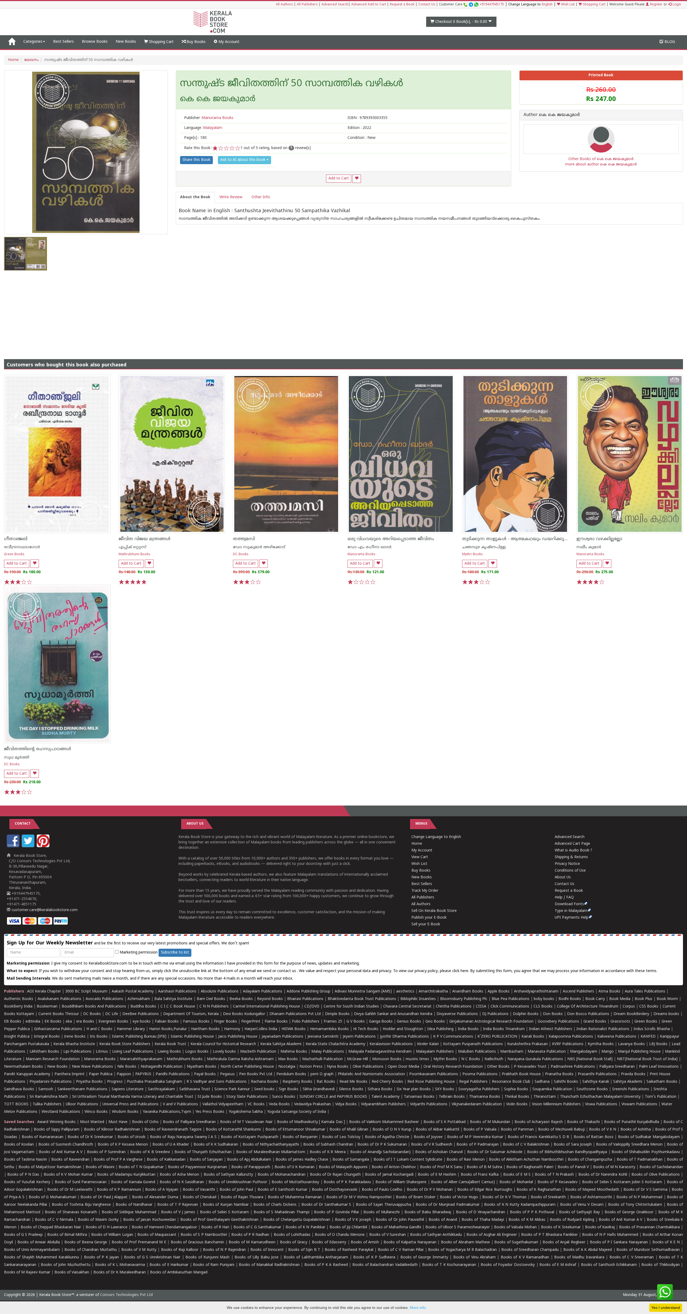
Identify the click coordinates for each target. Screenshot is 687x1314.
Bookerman (47, 1006)
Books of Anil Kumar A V (60, 1152)
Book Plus (643, 999)
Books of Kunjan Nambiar (226, 1205)
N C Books (470, 1059)
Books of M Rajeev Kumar (27, 1272)
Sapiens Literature (128, 1089)
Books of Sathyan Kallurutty (228, 1174)
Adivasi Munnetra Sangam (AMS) (363, 991)
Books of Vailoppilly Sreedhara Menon (629, 1144)
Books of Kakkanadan (166, 1159)
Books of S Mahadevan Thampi (281, 1212)
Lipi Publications (77, 1051)
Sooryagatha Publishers (479, 1089)
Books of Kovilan (19, 1144)
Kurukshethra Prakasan (527, 1044)
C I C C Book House (177, 1006)
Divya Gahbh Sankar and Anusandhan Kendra (393, 1014)
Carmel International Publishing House (266, 1006)
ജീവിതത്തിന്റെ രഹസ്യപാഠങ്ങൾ (37, 749)
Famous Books (196, 1021)
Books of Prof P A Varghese (118, 1159)
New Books (126, 41)
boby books (544, 999)
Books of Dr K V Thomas (504, 1197)
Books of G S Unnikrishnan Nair (152, 1257)
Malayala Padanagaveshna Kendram (380, 1051)
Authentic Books (18, 999)
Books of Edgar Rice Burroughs (484, 1189)
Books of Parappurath (250, 1167)
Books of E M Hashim (437, 1174)
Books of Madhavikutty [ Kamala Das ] (311, 1122)
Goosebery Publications (558, 1021)
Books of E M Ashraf (557, 1265)
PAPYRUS (143, 1074)
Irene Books (75, 1036)
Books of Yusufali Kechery (27, 1182)
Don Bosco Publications (588, 1014)
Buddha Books (143, 1006)
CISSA (481, 1006)
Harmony (232, 1029)
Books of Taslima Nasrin (25, 1159)
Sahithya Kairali (595, 1082)
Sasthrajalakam (161, 1089)
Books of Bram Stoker (416, 1197)
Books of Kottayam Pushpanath (249, 1137)
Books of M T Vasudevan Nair (246, 1122)
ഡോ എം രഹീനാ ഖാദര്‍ (370, 547)
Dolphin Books (526, 1014)
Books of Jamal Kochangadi (389, 1174)
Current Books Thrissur (58, 1014)
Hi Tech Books (365, 1029)
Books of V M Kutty (138, 1250)
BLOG (669, 42)
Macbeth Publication (258, 1051)
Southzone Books (592, 1089)
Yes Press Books (209, 1112)
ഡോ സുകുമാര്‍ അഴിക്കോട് (259, 547)
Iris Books (99, 1036)
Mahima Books (293, 1051)
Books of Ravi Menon (465, 1159)
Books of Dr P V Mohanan (430, 1189)
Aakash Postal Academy (133, 991)
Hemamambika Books (329, 1029)
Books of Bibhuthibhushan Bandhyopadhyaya (567, 1152)
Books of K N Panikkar (305, 1227)
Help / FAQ (564, 897)
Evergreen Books (113, 1021)
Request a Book (402, 5)
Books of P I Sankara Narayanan (619, 1242)
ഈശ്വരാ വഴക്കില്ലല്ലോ (599, 539)
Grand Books (594, 1021)
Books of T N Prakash (554, 1174)
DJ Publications (495, 1014)
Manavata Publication (547, 1051)
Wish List (567, 5)
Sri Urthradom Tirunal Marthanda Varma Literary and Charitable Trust (132, 1097)
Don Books (553, 1014)
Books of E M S (517, 1174)
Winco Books (96, 1112)
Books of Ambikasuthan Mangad (178, 1272)
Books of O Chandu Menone (340, 1235)
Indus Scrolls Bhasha (652, 1029)
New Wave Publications (92, 1066)
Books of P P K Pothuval (532, 1212)
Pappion (124, 1074)
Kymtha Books (601, 1044)
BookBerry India (18, 1006)
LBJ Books (658, 1044)
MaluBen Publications (477, 1051)
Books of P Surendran (106, 1152)
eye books (142, 1021)
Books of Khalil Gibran (349, 1129)
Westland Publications (61, 1112)
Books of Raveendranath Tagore (173, 1129)
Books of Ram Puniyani (213, 1265)
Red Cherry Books (387, 1082)
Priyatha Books (89, 1082)
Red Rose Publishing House (431, 1082)
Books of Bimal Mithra (67, 1235)
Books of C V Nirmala (54, 1220)
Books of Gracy (293, 1242)
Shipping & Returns (571, 857)
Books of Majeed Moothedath (592, 1189)
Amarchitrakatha (433, 991)
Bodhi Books (569, 999)
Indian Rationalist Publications (602, 1029)
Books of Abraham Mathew (465, 1242)
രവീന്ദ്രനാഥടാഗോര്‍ (22, 547)
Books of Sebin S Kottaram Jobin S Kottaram (622, 1182)
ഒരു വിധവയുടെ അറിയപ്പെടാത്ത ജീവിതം (391, 539)
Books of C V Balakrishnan (526, 1144)
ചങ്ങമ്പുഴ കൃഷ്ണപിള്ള (484, 547)
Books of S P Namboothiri (204, 1235)
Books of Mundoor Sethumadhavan (647, 1250)
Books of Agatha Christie (387, 1137)
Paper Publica (100, 1074)
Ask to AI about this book (243, 160)
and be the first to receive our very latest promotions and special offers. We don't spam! (128, 943)
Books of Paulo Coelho (382, 1189)
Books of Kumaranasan (42, 1137)
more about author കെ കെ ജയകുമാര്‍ (601, 164)
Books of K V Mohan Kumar (68, 1174)
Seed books (264, 1089)
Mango (607, 1051)
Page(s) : (195, 138)
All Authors (284, 5)
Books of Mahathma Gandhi (396, 1227)
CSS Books (648, 1006)
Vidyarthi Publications (428, 1104)
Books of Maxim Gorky (98, 1220)
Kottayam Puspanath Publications (473, 1044)
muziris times (417, 1059)
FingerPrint (250, 1021)
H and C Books (99, 1029)
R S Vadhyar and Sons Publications (217, 1082)
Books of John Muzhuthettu (65, 1265)
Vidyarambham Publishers (383, 1104)
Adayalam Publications (262, 991)
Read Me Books (353, 1082)
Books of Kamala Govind (133, 1182)
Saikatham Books (661, 1082)
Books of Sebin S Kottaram (224, 1212)
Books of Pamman (517, 1129)
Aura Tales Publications (645, 991)
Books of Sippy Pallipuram (56, 1129)
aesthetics (405, 991)
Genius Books (409, 1021)
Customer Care (471, 5)
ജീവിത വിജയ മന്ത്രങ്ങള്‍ (144, 539)
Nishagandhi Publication (161, 1066)
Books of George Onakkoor (629, 1212)
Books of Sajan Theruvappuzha (383, 1205)
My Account (228, 42)
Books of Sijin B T (304, 1250)
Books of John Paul (236, 1189)
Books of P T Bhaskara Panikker (549, 1235)
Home (13, 60)
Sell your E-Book (425, 924)
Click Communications (510, 1006)
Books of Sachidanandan (661, 1167)
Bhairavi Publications (305, 999)
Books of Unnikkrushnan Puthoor (238, 1182)
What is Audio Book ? (573, 850)
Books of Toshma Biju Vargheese (81, 1205)
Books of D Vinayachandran (480, 1212)
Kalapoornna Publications (571, 1036)
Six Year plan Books (414, 1089)
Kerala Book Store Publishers (124, 1044)
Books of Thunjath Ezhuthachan (202, 1152)
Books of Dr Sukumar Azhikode (494, 1152)
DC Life (111, 1014)
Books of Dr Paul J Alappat (104, 1197)
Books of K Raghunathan (539, 1189)
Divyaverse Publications (457, 1014)
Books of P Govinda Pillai (336, 1212)
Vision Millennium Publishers (556, 1104)
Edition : (359, 128)
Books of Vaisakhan (71, 1272)
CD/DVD (311, 1006)
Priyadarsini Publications (51, 1082)
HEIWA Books (294, 1029)
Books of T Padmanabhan (640, 1159)
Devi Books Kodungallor (244, 1014)
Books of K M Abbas (527, 1220)
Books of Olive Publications (655, 1174)
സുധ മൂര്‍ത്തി (16, 757)
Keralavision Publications (391, 1044)
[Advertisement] (343, 310)
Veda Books (279, 1104)
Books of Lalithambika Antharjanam (316, 1257)
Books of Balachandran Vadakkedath (385, 1265)
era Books (85, 1021)
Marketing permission (138, 952)
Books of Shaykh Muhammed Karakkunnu (41, 1257)
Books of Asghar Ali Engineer (491, 1235)
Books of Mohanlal (516, 1182)
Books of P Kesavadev (558, 1182)
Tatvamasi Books (419, 1097)
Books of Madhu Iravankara (579, 1257)
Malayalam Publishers (435, 1051)
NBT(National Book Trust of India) (647, 1059)
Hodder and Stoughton (403, 1029)
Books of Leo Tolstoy (341, 1137)
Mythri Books (472, 555)
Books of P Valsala (479, 1129)
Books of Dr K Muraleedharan (119, 1272)
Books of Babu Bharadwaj (427, 1212)
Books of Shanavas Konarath (71, 1212)
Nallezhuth (493, 1059)
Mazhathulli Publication (322, 1059)
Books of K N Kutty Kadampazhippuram (519, 1205)
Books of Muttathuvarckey (295, 1182)
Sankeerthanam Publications (82, 1089)
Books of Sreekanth (548, 1197)
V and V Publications (180, 1104)
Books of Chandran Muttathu (90, 1250)
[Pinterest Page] (44, 846)
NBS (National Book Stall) (590, 1059)
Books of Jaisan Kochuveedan (149, 1220)
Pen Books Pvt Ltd (255, 1074)
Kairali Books (532, 1036)
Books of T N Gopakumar (141, 1167)
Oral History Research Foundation (453, 1066)
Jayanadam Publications (282, 1036)
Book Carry (595, 999)
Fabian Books (167, 1021)
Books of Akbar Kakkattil (437, 1129)
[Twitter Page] (29, 846)
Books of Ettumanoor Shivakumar (295, 1129)
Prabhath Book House (521, 1074)
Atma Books (609, 991)
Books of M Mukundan (490, 1122)
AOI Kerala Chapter (44, 991)
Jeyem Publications (359, 1036)
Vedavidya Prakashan (312, 1104)
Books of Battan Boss (593, 1137)
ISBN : (368, 118)
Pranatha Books (559, 1074)
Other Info (260, 197)
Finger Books (225, 1021)
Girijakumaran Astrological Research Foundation (491, 1021)
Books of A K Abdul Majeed (587, 1250)
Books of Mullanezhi (381, 1212)
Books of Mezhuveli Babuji (561, 1129)
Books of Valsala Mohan (515, 1227)
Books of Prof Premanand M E (139, 1242)
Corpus (629, 1006)
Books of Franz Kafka (480, 1174)
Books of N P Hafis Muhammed (610, 1235)
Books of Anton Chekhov (394, 1167)
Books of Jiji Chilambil (348, 1227)
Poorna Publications (480, 1074)
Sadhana (542, 1082)
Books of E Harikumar (168, 1265)
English (547, 5)
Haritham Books (205, 1029)
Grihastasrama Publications (58, 1029)
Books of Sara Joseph (573, 1144)
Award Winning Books (56, 1122)
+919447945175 (492, 5)
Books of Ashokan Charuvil (438, 1152)
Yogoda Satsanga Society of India (296, 1112)
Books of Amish (365, 1242)
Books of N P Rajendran (224, 1250)
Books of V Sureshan (387, 1235)
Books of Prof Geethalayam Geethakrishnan (219, 1220)
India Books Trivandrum (504, 1029)
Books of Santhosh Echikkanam (609, 1265)
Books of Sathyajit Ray (579, 1212)
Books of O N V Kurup (391, 1129)
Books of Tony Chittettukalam (635, 1205)
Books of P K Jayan (101, 1257)
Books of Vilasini (100, 1167)
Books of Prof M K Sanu (441, 1167)
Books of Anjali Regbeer (564, 1242)
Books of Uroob (132, 1137)
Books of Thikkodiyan (660, 1265)
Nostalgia (286, 1066)
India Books (468, 1029)
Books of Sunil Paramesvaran (81, 1182)
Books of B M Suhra (484, 1167)
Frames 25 (333, 1021)
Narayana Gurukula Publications (535, 1059)
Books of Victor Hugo (459, 1197)
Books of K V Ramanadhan (525, 1257)
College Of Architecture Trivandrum (587, 1006)
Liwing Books (169, 1051)
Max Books (288, 1059)
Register (656, 5)
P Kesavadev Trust (530, 1066)
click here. (461, 971)
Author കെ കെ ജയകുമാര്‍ (552, 115)
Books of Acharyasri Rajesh (538, 1122)
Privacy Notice (567, 864)
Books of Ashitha (635, 1129)
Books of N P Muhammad (639, 1197)
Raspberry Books (297, 1082)
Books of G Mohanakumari (52, 1197)
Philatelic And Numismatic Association (371, 1074)
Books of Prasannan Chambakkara (649, 1227)
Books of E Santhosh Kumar (283, 1189)
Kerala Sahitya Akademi (280, 1044)
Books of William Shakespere (401, 1182)
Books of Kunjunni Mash (207, 1257)
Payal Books (205, 1074)
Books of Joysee (428, 1137)
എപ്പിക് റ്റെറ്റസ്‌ (132, 547)
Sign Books (288, 1089)
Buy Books (195, 42)
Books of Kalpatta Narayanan (409, 1242)
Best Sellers (63, 41)
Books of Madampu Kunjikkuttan (126, 1174)
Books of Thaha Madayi (483, 1220)
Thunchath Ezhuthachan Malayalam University (600, 1097)
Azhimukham (138, 999)
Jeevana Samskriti (323, 1036)
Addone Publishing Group (308, 991)
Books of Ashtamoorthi (591, 1197)
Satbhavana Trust (194, 1089)
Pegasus (227, 1074)
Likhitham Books (44, 1051)
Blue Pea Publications (510, 999)
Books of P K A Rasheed (326, 1265)
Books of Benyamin (300, 1137)
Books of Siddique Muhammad (129, 1212)
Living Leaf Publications (132, 1051)
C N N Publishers (214, 1006)
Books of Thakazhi (583, 1122)
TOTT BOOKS (16, 1104)
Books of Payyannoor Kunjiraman (197, 1167)
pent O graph (322, 1074)
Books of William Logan (112, 1235)
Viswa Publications (601, 1104)
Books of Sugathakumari (516, 1242)
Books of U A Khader (170, 1144)
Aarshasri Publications (177, 991)
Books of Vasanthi (199, 1189)
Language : (203, 128)
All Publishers (307, 5)
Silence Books (351, 1089)
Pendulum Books (291, 1074)
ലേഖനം (31, 60)
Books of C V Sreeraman (631, 1257)
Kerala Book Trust (170, 1044)
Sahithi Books (566, 1082)
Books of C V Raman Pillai (400, 1250)
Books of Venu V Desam (582, 1205)
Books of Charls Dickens (275, 1205)
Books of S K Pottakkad (444, 1122)
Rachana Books (264, 1082)
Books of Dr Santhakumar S (326, 1205)
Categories (32, 41)
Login (676, 5)
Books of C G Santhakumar (257, 1227)
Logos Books (197, 1051)
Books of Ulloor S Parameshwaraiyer (457, 1227)
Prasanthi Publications (597, 1074)
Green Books (14, 555)
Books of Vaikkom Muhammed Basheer (384, 1122)
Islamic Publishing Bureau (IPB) (139, 1036)
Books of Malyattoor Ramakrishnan (50, 1167)
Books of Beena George (85, 1242)
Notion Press (311, 1066)
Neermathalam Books (23, 1066)
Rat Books (326, 1082)
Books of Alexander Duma (155, 1197)
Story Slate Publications (247, 1097)
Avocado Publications (104, 999)
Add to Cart (338, 178)
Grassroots (620, 1021)
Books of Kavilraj (600, 1227)
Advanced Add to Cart (368, 5)
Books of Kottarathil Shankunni (233, 1129)
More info (418, 1307)
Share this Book (196, 160)
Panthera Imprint (69, 1074)
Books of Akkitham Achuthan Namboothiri (526, 1159)
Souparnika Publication (552, 1089)
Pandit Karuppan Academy (27, 1074)
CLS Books (543, 1006)
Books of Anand (443, 1220)
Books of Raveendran (70, 1159)
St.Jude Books (210, 1097)
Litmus (102, 1051)
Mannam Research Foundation (53, 1059)
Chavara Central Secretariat (407, 1006)
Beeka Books (241, 999)
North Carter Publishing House (247, 1066)
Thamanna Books (484, 1097)
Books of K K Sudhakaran (215, 1144)
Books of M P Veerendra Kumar (475, 1137)
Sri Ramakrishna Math (49, 1097)
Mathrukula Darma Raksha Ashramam (240, 1059)
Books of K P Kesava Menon (123, 1144)
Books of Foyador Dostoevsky (508, 1265)
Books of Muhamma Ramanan (295, 1197)
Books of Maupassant (156, 1235)
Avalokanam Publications (59, 999)
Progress (115, 1082)
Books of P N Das (23, 1174)
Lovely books (224, 1051)
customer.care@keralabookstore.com (44, 910)
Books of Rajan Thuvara (242, 1197)
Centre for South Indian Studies (351, 1006)
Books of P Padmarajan (477, 1144)
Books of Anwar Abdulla (38, 1242)
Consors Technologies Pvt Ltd (126, 1295)
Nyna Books (337, 1066)
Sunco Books (283, 1097)
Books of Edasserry (329, 1242)
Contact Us (426, 5)
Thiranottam (544, 1097)
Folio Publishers (305, 1021)
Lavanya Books (631, 1044)
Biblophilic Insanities (418, 999)
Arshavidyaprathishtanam (536, 991)
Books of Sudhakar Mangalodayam (649, 1137)
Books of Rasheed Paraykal (349, 1250)
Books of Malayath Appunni (343, 1167)
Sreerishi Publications (630, 1089)
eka (69, 1021)
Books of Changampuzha (590, 1159)
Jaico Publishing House (237, 1036)
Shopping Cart (593, 5)
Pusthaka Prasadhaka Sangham (154, 1082)
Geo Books (435, 1021)
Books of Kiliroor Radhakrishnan (112, 1129)
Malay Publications (327, 1051)
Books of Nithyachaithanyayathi (271, 1144)
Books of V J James (178, 1212)
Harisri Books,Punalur (168, 1029)
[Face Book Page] (14, 846)
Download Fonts (569, 904)
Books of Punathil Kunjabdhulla (631, 1122)
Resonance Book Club (511, 1082)
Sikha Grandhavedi (319, 1089)
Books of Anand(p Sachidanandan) (380, 1152)
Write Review (231, 197)
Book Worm (667, 999)
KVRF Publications (567, 1044)
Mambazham (511, 1051)
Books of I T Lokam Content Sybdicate (408, 1159)
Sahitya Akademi (627, 1082)
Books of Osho (145, 1122)
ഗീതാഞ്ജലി (15, 539)
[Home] (11, 42)
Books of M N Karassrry (614, 1167)
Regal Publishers (473, 1082)
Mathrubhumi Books (134, 555)
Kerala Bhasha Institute (74, 1044)
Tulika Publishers (47, 1104)
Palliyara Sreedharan (617, 1066)
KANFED (648, 1036)
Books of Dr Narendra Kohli (602, 1174)
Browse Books (95, 41)
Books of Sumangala (350, 1159)
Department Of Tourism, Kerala (191, 1014)
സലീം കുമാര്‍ (588, 547)
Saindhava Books (19, 1089)
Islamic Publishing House (192, 1036)
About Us (563, 877)
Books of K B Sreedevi (150, 1152)
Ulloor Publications (82, 1104)
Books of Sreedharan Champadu (529, 1250)
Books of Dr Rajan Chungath (335, 1174)
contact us (287, 971)
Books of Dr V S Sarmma (645, 1189)
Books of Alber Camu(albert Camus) (463, 1182)
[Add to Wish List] (356, 179)
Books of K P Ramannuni (119, 1189)
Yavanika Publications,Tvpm (167, 1112)
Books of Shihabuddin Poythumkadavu (645, 1152)
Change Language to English (436, 837)
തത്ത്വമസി (244, 539)
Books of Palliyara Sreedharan (189, 1122)
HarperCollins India (260, 1029)
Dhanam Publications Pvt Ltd (295, 1014)
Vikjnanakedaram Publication (477, 1104)
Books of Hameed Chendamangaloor (164, 1227)
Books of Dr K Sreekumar (90, 1137)
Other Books (498, 1066)
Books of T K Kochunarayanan (449, 1265)
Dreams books (666, 1014)
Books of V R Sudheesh (431, 1144)
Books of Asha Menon (179, 1174)
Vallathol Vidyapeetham (222, 1104)
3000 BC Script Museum (86, 991)
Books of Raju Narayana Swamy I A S (183, 1137)
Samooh (45, 1089)
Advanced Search (334, 5)
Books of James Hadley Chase (302, 1159)
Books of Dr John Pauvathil (400, 1220)
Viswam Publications (639, 1104)
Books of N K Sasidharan (182, 1182)
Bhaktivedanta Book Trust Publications (362, 999)
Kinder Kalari (428, 1044)
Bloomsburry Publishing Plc (463, 999)
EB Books (12, 1021)
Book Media (619, 999)
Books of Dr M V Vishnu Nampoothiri (359, 1197)
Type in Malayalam (571, 911)
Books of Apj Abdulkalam (249, 1159)
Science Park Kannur (232, 1089)
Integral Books (47, 1036)
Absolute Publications (220, 991)
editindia (32, 1021)
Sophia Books (516, 1089)
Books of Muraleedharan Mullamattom (270, 1152)
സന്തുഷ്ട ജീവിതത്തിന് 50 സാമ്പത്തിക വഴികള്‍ (291, 84)
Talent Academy (385, 1097)
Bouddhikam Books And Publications (94, 1006)
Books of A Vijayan (161, 1189)
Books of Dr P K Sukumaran (382, 1144)
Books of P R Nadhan (250, 1235)
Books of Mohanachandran (281, 1174)
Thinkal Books (517, 1097)
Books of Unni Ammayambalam (32, 1250)
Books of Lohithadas (292, 1235)
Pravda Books (633, 1074)
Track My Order (424, 891)
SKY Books (444, 1089)
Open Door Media (403, 1066)
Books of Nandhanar (134, 1205)
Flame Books (276, 1021)
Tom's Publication (660, 1097)
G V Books (355, 1021)
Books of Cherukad (199, 1197)
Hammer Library (131, 1029)
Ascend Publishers (578, 991)
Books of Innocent (267, 1250)
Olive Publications (368, 1066)
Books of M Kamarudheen (252, 1242)
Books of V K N (602, 1129)
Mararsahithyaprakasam (141, 1059)
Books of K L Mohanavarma (120, 1265)
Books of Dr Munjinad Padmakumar (448, 1205)
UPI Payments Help (572, 917)
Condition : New (361, 138)
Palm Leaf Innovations (659, 1066)
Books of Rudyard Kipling (572, 1220)
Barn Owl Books (211, 999)
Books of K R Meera (328, 1152)
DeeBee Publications (140, 1014)
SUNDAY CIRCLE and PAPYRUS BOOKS (333, 1097)
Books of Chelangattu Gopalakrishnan (296, 1220)
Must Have (117, 1122)
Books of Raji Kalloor (179, 1250)
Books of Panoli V (573, 1167)
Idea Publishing (440, 1029)
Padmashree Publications (573, 1066)
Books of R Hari (215, 1227)
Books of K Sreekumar (560, 1227)
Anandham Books (467, 991)
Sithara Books (380, 1089)
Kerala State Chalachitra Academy (335, 1044)
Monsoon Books (386, 1059)
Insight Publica (17, 1036)
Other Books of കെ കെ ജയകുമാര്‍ (601, 159)
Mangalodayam (583, 1051)
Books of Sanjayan (206, 1159)
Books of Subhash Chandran (328, 1144)
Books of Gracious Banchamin (197, 1242)
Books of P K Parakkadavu (347, 1182)
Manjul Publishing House (639, 1051)
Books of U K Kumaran (295, 1167)
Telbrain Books (452, 1097)
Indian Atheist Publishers (550, 1029)
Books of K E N (666, 1242)
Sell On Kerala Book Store (434, 911)
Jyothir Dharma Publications (404, 1036)
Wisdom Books (125, 1112)
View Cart (419, 857)
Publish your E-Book (429, 917)
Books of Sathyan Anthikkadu (436, 1235)
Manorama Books (361, 555)
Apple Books (499, 991)
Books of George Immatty (424, 1257)
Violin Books (517, 1104)
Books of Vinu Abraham (474, 1257)
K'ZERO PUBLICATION (497, 1036)
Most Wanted (92, 1122)
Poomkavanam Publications (433, 1074)
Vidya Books (346, 1104)
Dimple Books (337, 1014)
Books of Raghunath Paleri (529, 1167)
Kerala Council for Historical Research (223, 1044)
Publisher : (208, 118)
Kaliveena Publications (616, 1036)
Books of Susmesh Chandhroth (65, 1144)
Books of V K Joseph (353, 1220)
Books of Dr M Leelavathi (70, 1189)
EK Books (53, 1021)
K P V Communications (453, 1036)
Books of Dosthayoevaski (334, 1189)
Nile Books (126, 1066)
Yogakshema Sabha (246, 1112)
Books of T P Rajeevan (177, 1205)
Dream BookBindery (631, 1014)
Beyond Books (270, 999)
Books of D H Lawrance (106, 1227)
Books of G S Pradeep (23, 1235)
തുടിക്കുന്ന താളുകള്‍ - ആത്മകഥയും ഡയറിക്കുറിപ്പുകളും (523, 539)
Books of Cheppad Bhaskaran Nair (51, 1227)
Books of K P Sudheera (374, 1257)
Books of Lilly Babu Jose (257, 1257)
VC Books (256, 1104)
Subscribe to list (175, 952)
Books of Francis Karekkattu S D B (538, 1137)
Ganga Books (381, 1021)
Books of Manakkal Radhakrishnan (269, 1265)
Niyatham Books (201, 1066)
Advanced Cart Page (572, 844)
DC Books (241, 555)
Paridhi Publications (173, 1074)
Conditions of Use (570, 870)
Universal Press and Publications (131, 1104)
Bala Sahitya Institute (173, 999)
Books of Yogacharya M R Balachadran (462, 1250)
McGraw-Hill (357, 1059)
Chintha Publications (454, 1006)
